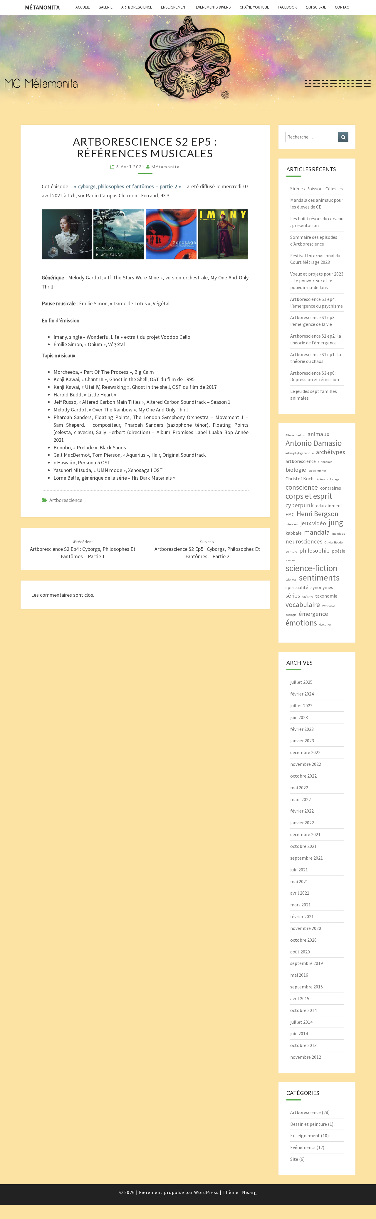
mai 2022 (299, 788)
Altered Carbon (295, 435)
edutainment (329, 505)
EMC (290, 514)
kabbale (294, 533)
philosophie (314, 550)
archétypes (330, 452)
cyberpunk (300, 505)
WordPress (206, 1192)
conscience (302, 487)
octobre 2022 (303, 776)
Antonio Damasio (314, 443)
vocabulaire (303, 604)
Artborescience (136, 7)
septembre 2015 (306, 987)
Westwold (328, 606)
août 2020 (300, 952)
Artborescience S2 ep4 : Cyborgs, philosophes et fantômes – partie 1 (82, 549)
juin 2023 (299, 717)
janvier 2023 (302, 740)
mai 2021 (299, 881)
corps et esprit (309, 496)
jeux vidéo (313, 523)
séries (293, 595)
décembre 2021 (305, 834)
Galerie (105, 7)
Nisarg (249, 1192)
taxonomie (326, 596)
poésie (338, 551)
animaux (318, 434)
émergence (313, 614)
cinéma (320, 479)
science (290, 560)
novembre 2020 (305, 928)
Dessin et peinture (308, 1124)
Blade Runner (317, 471)
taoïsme (307, 596)
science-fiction (312, 568)
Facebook (287, 7)
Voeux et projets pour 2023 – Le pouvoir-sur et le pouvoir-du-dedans (316, 280)
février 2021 (302, 916)
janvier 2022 (302, 823)
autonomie (325, 462)
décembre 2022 (305, 752)
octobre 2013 (303, 1045)
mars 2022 (300, 799)
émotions (301, 623)
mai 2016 (299, 975)
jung (335, 522)
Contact (343, 7)
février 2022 (302, 811)
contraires (330, 488)
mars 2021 (300, 905)
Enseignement (174, 7)
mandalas (338, 534)
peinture (291, 551)
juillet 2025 (301, 682)
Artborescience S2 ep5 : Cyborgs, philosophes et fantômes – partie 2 (207, 549)
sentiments (319, 577)
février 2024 (302, 694)
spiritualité (297, 587)
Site (294, 1159)
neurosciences (304, 541)
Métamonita (42, 7)
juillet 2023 (301, 705)
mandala (317, 532)
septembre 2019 (306, 963)
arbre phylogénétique (300, 453)
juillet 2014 (301, 1022)
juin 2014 (299, 1033)
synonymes (321, 587)
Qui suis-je (316, 7)
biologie (296, 469)
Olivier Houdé (334, 542)
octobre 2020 (303, 940)
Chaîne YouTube (254, 7)
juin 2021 (299, 870)
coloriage (333, 479)
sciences (291, 579)
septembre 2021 (306, 858)
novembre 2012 (305, 1057)
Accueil (82, 7)
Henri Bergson (317, 514)
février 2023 (302, 729)
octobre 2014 (303, 1010)
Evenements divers (213, 7)
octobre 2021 (303, 846)
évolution (325, 624)
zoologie (291, 615)
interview (292, 524)
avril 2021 (299, 893)
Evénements (302, 1147)
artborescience (301, 461)
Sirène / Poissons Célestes (316, 188)
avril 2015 (299, 998)
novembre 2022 (305, 764)
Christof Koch (299, 478)
